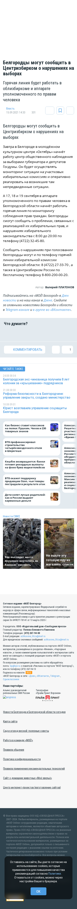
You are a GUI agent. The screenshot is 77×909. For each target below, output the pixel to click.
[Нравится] (8, 334)
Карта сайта (10, 721)
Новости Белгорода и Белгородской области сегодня (34, 712)
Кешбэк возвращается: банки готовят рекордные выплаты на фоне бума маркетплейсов (25, 464)
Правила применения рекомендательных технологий (34, 768)
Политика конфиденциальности (22, 759)
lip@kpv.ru (15, 666)
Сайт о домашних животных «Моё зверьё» (27, 778)
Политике (54, 873)
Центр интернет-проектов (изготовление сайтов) (32, 787)
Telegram (55, 676)
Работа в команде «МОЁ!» (18, 740)
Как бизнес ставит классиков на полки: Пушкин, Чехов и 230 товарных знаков (25, 428)
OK (38, 891)
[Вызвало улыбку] (20, 334)
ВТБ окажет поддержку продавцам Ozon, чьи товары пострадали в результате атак (25, 481)
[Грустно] (57, 334)
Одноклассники (11, 679)
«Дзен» (32, 676)
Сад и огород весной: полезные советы (26, 730)
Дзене (48, 300)
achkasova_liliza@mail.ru (33, 636)
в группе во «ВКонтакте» (52, 310)
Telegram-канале (17, 310)
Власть (10, 108)
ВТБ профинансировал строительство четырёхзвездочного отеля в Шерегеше (23, 446)
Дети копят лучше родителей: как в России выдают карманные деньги (25, 498)
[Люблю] (32, 334)
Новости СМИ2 (11, 516)
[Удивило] (45, 334)
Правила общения (13, 749)
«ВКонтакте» (43, 676)
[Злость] (69, 334)
